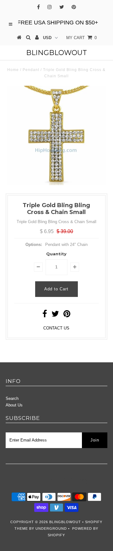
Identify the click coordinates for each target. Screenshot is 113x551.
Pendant (31, 70)
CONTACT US (56, 328)
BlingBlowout (56, 52)
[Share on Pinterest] (66, 315)
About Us (14, 405)
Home (13, 70)
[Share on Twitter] (55, 315)
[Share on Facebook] (44, 315)
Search (12, 398)
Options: (33, 244)
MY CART (81, 37)
